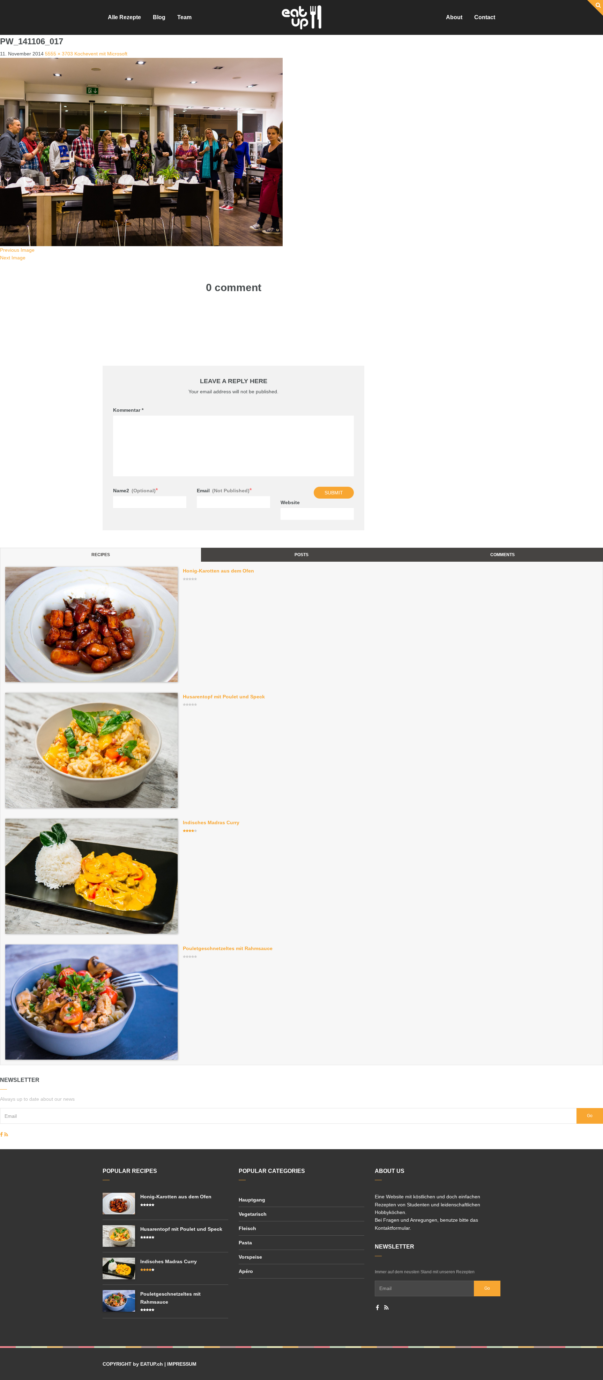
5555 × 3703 (59, 53)
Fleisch (247, 1228)
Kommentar (128, 410)
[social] (1, 1134)
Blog (159, 17)
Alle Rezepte (124, 17)
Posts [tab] (301, 554)
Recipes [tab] (100, 554)
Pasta (245, 1242)
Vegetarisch (253, 1214)
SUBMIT (333, 492)
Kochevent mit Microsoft (100, 53)
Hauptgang (252, 1200)
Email (224, 490)
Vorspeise (250, 1257)
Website (290, 502)
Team (184, 17)
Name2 (135, 490)
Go (590, 1115)
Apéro (246, 1271)
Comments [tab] (502, 554)
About (454, 17)
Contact (484, 17)
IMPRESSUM (181, 1364)
